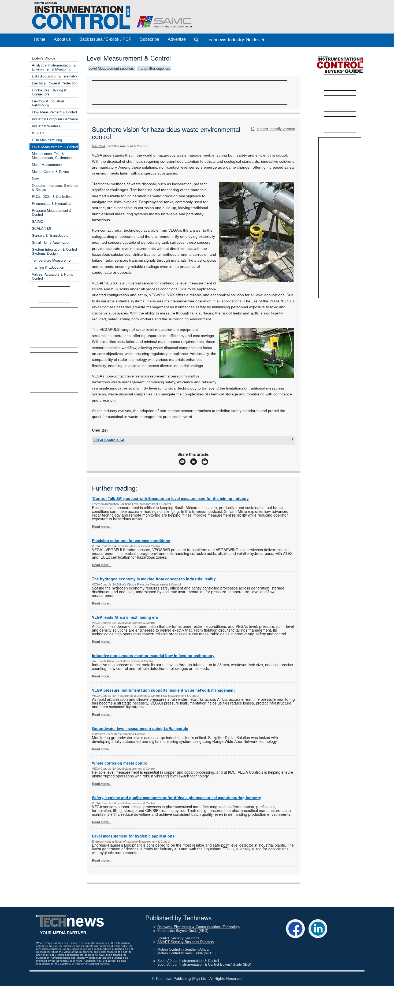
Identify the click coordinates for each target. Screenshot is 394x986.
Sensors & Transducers (50, 235)
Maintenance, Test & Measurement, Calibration (52, 155)
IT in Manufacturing (47, 139)
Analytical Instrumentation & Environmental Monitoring (54, 67)
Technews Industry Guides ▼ (236, 39)
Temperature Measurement (52, 260)
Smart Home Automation (51, 242)
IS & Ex (38, 132)
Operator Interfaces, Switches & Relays (55, 187)
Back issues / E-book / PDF (105, 39)
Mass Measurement (47, 164)
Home (39, 39)
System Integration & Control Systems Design (54, 251)
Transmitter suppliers (154, 68)
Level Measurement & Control (55, 146)
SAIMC (37, 221)
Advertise (177, 39)
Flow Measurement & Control (54, 111)
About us (62, 39)
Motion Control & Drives (50, 171)
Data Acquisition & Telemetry (54, 76)
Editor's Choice (43, 58)
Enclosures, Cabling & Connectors (49, 92)
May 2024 (98, 146)
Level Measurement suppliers (111, 68)
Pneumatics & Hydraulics (51, 203)
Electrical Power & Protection (54, 83)
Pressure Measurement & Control (52, 212)
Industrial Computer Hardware (55, 118)
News (36, 178)
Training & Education (48, 267)
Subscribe (149, 39)
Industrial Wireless (46, 125)
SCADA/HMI (41, 228)
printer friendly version (275, 128)
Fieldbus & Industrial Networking (48, 103)
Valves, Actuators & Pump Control (52, 276)
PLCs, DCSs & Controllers (52, 196)
